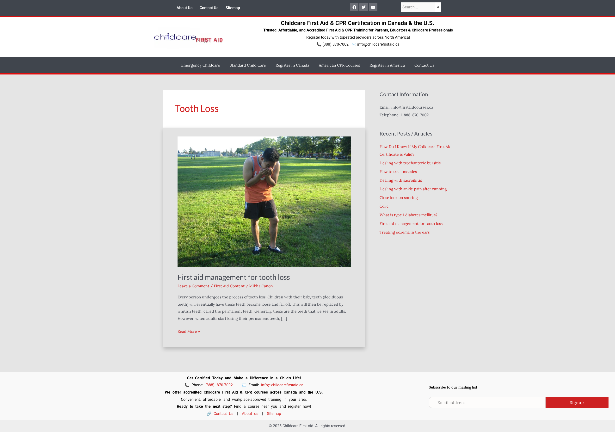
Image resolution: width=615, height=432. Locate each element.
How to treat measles (398, 171)
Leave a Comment (193, 286)
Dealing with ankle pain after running (413, 188)
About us (250, 413)
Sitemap (233, 8)
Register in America (387, 65)
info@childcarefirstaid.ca (378, 44)
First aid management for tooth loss (234, 277)
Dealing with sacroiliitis (401, 180)
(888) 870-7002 (335, 44)
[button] (202, 65)
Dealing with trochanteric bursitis (410, 162)
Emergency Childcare (200, 65)
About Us (184, 8)
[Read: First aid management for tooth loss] (264, 201)
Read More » (189, 331)
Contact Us (209, 8)
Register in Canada (292, 65)
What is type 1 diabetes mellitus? (408, 214)
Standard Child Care (248, 65)
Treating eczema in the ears (405, 232)
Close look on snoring (399, 197)
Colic (384, 206)
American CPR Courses (339, 65)
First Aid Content (229, 286)
